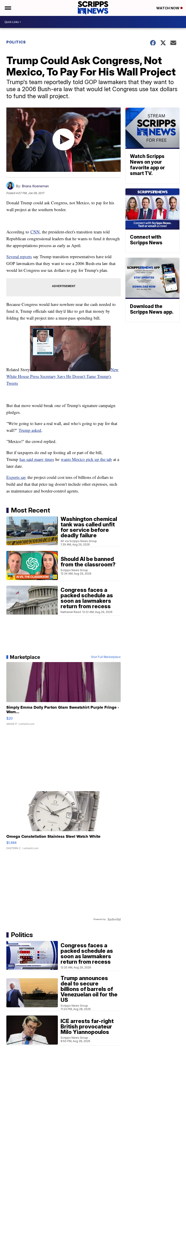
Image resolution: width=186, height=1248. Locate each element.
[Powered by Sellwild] (114, 919)
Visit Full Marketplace (106, 657)
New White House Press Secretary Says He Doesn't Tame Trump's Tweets (62, 376)
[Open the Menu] (7, 8)
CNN (35, 232)
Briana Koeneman (35, 186)
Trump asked (30, 430)
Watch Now (168, 8)
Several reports (19, 256)
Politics (16, 42)
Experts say (16, 477)
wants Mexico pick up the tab (86, 459)
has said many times (37, 459)
